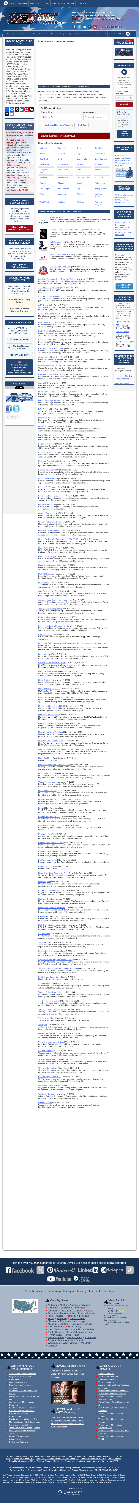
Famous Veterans (106, 1374)
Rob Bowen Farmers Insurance (51, 908)
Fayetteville (44, 164)
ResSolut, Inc (44, 882)
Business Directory (13, 34)
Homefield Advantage (47, 565)
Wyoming (52, 1345)
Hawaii (62, 1313)
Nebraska (76, 1324)
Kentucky (71, 1316)
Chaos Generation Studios (49, 366)
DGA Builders (44, 409)
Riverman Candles (46, 899)
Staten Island (63, 188)
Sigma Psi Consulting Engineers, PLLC (55, 960)
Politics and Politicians (18, 1442)
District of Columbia (72, 1310)
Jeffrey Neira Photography (49, 608)
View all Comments (123, 383)
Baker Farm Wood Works (49, 314)
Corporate (22, 3)
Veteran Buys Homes (47, 1059)
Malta (79, 170)
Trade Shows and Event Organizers (24, 1428)
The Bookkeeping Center (49, 1001)
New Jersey (74, 1326)
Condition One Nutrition (48, 374)
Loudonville (63, 170)
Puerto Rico (113, 1311)
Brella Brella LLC (45, 331)
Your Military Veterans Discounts (112, 1394)
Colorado (65, 1307)
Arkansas (85, 1305)
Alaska (63, 1305)
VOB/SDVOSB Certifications (62, 3)
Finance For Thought (47, 487)
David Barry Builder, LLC (48, 392)
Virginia (80, 1340)
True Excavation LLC (125, 342)
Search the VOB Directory (122, 92)
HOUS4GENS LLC (46, 574)
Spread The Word (75, 34)
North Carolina (86, 1329)
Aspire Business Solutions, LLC (51, 296)
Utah (59, 1340)
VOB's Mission (75, 1456)
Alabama (52, 1305)
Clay (78, 153)
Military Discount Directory (41, 1461)
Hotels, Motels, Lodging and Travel (24, 1419)
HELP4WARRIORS (46, 548)
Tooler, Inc (42, 1025)
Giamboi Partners (45, 513)
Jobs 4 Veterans (51, 34)
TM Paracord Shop (46, 1018)
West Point (44, 202)
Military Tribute (37, 34)
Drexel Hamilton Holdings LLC (51, 435)
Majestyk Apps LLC (46, 697)
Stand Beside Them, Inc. (60, 267)
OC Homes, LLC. (45, 773)
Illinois (81, 1313)
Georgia (52, 1313)
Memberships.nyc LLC (48, 715)
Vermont (69, 1340)
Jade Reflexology (45, 591)
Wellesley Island (99, 195)
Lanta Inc (42, 654)
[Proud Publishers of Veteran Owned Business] (70, 1499)
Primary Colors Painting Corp (50, 851)
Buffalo (42, 153)
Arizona (74, 1305)
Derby (60, 159)
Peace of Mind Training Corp (50, 825)
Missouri (52, 1324)
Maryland (62, 1318)
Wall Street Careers (46, 1094)
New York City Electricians (49, 741)
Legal (31, 1456)
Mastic (98, 170)
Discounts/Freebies (91, 34)
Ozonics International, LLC (49, 799)
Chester (61, 153)
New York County (82, 86)
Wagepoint (42, 1085)
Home (6, 3)
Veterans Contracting (47, 1068)
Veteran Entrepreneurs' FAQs (93, 1459)
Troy (78, 188)
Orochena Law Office (47, 790)
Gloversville (63, 164)
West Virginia (70, 1343)
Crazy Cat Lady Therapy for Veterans (66, 230)
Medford (43, 178)
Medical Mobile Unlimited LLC (51, 706)
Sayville (80, 183)
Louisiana (84, 1316)
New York (67, 86)
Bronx (79, 148)
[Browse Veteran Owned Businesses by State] (25, 1312)
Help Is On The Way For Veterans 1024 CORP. (58, 539)
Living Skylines (44, 680)
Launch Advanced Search (124, 134)
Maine (51, 1318)
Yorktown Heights (99, 203)
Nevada (88, 1324)
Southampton (45, 188)
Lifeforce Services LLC (48, 671)
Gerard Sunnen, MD (47, 504)
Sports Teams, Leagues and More (23, 1408)
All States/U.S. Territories (49, 86)
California (53, 1307)
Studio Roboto (44, 983)
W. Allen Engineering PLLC (49, 1077)
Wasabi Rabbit (44, 1103)
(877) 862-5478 (111, 26)
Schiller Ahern (44, 934)
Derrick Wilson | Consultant (49, 400)
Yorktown (80, 202)
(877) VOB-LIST (21, 355)
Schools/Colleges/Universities (21, 1411)
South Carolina (56, 1337)
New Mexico (54, 1329)
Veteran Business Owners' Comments (51, 1456)
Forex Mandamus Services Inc (51, 496)
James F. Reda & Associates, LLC (52, 600)
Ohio (67, 1332)
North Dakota (55, 1332)
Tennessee (90, 1337)
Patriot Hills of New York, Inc (62, 254)
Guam (110, 1308)
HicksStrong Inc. (57, 242)
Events (103, 34)
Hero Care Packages (47, 556)
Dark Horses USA (123, 311)
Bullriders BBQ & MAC (47, 340)
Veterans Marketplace (107, 1382)
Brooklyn (99, 148)
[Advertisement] (74, 64)
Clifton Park (100, 153)
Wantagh (62, 194)
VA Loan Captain (45, 1051)
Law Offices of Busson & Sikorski (52, 663)
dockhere (42, 426)
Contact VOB (82, 3)
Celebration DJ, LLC (124, 378)
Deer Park (44, 159)
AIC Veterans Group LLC (49, 288)
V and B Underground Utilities (51, 1042)
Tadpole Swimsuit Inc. (47, 992)
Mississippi (79, 1321)
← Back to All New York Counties (57, 125)
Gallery (111, 34)
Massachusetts (77, 1318)
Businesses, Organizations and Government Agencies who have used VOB (86, 1461)
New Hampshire (56, 1326)
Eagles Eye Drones (46, 444)
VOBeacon (127, 43)
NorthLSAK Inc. (44, 758)
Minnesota (65, 1321)
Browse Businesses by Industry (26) (58, 136)
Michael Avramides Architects (50, 723)
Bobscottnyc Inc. (45, 322)
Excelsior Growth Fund (48, 461)
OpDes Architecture (46, 782)
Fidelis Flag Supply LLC (48, 470)
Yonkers (61, 202)
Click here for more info (124, 286)
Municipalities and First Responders (24, 1422)
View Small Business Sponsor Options (19, 310)
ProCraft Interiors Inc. (47, 860)
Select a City (48, 117)
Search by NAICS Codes (30, 1480)
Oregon (90, 1332)
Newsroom (34, 3)
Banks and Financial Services (21, 1425)
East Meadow (82, 159)
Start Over (82, 125)
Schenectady (100, 183)
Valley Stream (101, 188)
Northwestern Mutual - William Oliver (54, 764)
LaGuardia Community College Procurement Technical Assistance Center (69, 643)
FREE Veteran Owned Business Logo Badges (103, 1456)
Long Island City (45, 171)
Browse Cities (47, 112)
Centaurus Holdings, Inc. (48, 357)
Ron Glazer (43, 916)
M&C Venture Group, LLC (49, 689)
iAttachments (43, 582)
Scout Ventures (44, 942)
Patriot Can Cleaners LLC (49, 817)
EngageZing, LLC (123, 303)
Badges (63, 34)
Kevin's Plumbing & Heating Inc (51, 626)
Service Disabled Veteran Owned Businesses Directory (67, 1374)
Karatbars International (48, 617)
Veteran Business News (24, 1459)
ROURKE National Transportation (52, 925)
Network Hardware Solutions (50, 732)
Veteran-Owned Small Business (55, 1477)
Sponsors (45, 3)
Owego (43, 183)
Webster (80, 194)
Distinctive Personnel (47, 418)
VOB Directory (10, 1456)
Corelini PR (43, 383)
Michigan (52, 1321)
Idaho (72, 1313)
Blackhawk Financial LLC (60, 217)
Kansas (59, 1316)
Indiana (91, 1313)
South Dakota (74, 1337)
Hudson (98, 164)
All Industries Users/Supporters (22, 1374)
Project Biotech (44, 866)
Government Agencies (18, 1382)
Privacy (9, 1459)
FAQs (12, 3)
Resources (25, 34)
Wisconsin (85, 1343)
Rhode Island (72, 1335)
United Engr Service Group (49, 1033)
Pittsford (61, 183)
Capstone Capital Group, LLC (51, 348)
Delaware (52, 1310)
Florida (89, 1310)
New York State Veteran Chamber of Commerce (58, 749)
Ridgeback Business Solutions (51, 890)
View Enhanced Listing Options (19, 300)
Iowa (50, 1316)
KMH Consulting (45, 634)
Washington (54, 1343)
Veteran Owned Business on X (66, 1459)
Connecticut (79, 1307)
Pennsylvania (54, 1335)
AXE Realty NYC (45, 305)
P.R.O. (41, 808)
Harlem (80, 164)
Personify (42, 834)
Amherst (43, 148)
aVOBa (119, 34)
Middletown (63, 178)
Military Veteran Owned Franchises (113, 1391)
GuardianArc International (49, 530)
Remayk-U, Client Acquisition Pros (52, 873)
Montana (64, 1324)
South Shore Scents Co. (48, 977)
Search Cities (89, 112)
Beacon (61, 148)
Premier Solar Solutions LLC (50, 843)
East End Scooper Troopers (50, 452)
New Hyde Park (83, 178)
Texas (51, 1340)
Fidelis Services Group (48, 478)
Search (125, 104)
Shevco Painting (45, 951)
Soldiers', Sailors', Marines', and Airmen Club (57, 968)
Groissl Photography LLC (49, 522)
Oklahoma (78, 1332)
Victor (42, 194)
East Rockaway (101, 159)
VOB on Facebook (44, 1459)
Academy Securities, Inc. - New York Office (56, 279)
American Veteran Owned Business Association (53, 1482)
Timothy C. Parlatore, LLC (49, 1009)
